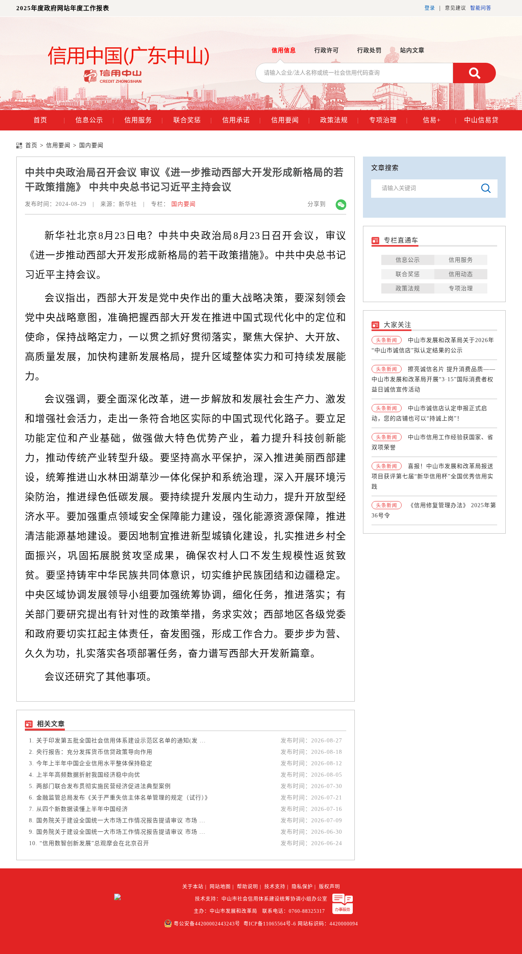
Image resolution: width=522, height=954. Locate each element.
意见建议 (455, 8)
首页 (49, 120)
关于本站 (192, 887)
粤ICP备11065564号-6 (269, 924)
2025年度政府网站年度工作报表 (62, 8)
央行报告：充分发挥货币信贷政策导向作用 (94, 752)
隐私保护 (302, 887)
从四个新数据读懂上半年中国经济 (82, 809)
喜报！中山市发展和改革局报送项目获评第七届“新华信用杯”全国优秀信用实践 (432, 476)
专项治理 (388, 120)
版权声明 (329, 887)
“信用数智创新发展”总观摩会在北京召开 (94, 843)
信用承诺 (241, 120)
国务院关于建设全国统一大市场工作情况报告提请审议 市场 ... (121, 820)
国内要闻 (91, 145)
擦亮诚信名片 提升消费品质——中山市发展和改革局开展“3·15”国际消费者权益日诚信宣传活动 (433, 379)
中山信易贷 (481, 120)
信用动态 (461, 274)
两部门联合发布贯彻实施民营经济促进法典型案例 (103, 786)
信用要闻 (290, 120)
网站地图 (220, 887)
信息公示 (94, 120)
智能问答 (480, 8)
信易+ (439, 120)
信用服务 (143, 120)
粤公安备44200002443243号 (207, 924)
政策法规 (339, 120)
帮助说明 (247, 887)
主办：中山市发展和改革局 (227, 911)
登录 (430, 8)
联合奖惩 (192, 120)
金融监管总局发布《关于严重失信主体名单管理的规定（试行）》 (123, 798)
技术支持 (274, 887)
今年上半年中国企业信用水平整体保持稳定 (94, 763)
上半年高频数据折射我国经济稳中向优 (88, 775)
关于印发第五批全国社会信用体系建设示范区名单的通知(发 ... (121, 741)
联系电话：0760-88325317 (295, 911)
